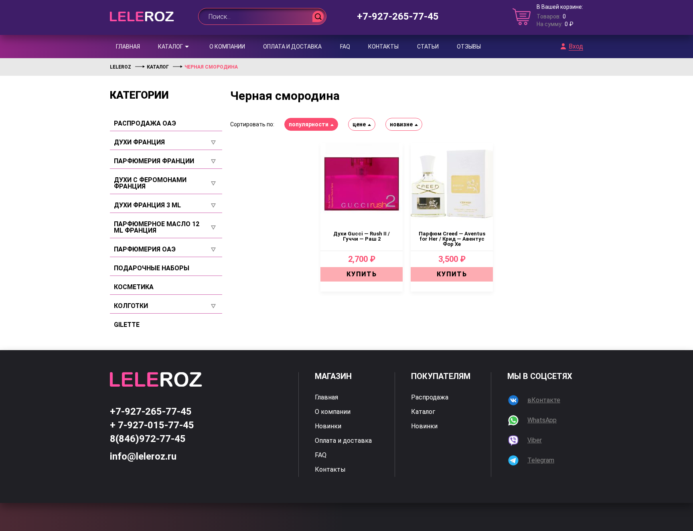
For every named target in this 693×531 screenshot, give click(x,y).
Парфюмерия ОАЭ (145, 249)
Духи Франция (139, 142)
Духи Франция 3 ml (147, 205)
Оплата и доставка (292, 46)
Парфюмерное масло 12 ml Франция (156, 227)
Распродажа (429, 397)
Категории (139, 95)
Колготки (131, 306)
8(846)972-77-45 (148, 439)
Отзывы (469, 46)
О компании (227, 46)
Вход (576, 46)
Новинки (328, 426)
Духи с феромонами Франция (150, 183)
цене (359, 124)
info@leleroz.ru (143, 456)
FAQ (345, 46)
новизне (401, 124)
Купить (361, 274)
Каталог (170, 46)
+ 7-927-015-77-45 (152, 425)
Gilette (127, 325)
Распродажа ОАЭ (145, 123)
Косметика (134, 287)
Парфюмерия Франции (154, 161)
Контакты (383, 46)
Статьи (428, 46)
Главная (128, 46)
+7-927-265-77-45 (398, 16)
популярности (308, 124)
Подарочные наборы (151, 268)
